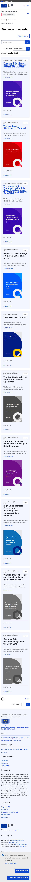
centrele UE (23, 846)
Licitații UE (4, 809)
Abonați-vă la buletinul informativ (11, 740)
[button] (28, 5)
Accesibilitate (5, 765)
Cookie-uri (4, 763)
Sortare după (8, 48)
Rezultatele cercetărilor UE (9, 812)
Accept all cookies (22, 870)
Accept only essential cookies (18, 877)
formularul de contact (21, 844)
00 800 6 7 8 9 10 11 (17, 840)
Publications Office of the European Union (15, 727)
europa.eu (15, 830)
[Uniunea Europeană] (11, 5)
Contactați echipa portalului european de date (15, 738)
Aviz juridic (4, 760)
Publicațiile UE (6, 817)
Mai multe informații (11, 863)
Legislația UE (5, 807)
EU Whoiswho (5, 814)
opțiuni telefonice (14, 842)
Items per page (15, 704)
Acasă (3, 20)
